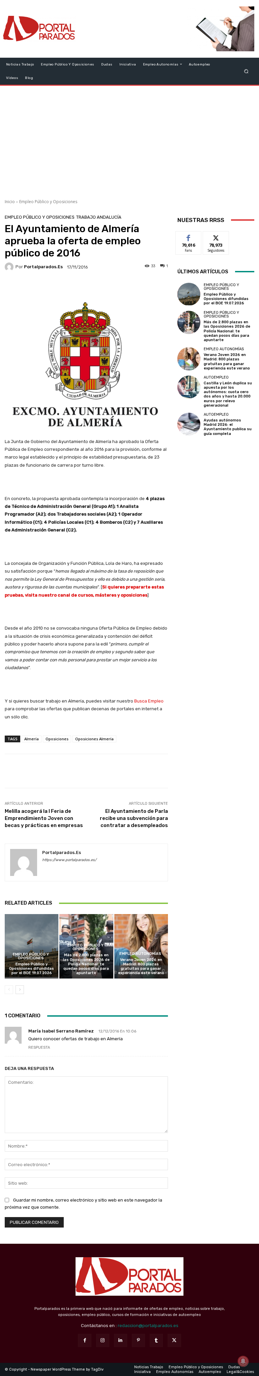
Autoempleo (216, 377)
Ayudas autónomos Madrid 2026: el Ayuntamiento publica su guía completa (228, 427)
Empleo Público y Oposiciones (48, 201)
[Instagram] (102, 1340)
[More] (132, 287)
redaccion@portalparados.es (148, 1325)
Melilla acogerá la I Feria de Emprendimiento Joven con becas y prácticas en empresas (44, 818)
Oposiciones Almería (94, 738)
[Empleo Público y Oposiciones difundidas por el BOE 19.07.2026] (31, 946)
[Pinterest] (138, 1340)
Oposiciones (57, 738)
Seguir (216, 236)
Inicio (10, 201)
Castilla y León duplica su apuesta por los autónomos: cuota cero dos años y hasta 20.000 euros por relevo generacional (228, 394)
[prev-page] (9, 989)
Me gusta (188, 236)
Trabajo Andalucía (98, 217)
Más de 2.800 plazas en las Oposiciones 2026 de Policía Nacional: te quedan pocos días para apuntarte (86, 964)
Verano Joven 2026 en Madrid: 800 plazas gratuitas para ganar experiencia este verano (141, 966)
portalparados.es (43, 267)
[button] (246, 71)
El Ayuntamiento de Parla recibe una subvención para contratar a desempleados (134, 818)
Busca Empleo (149, 701)
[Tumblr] (156, 1340)
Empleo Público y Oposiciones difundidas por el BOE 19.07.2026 (31, 968)
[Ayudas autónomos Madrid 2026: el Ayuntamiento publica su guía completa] (188, 424)
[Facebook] (84, 1340)
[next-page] (20, 989)
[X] (174, 1340)
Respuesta (39, 1047)
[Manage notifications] (243, 1361)
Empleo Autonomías (140, 954)
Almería (31, 738)
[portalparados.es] (10, 267)
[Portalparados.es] (39, 29)
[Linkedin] (120, 1340)
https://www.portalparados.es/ (69, 860)
